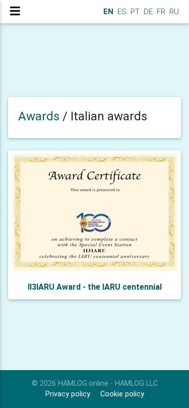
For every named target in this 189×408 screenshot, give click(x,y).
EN (107, 11)
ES (121, 11)
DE (147, 11)
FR (160, 11)
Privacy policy (67, 394)
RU (174, 11)
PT (134, 11)
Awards (38, 116)
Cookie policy (122, 394)
